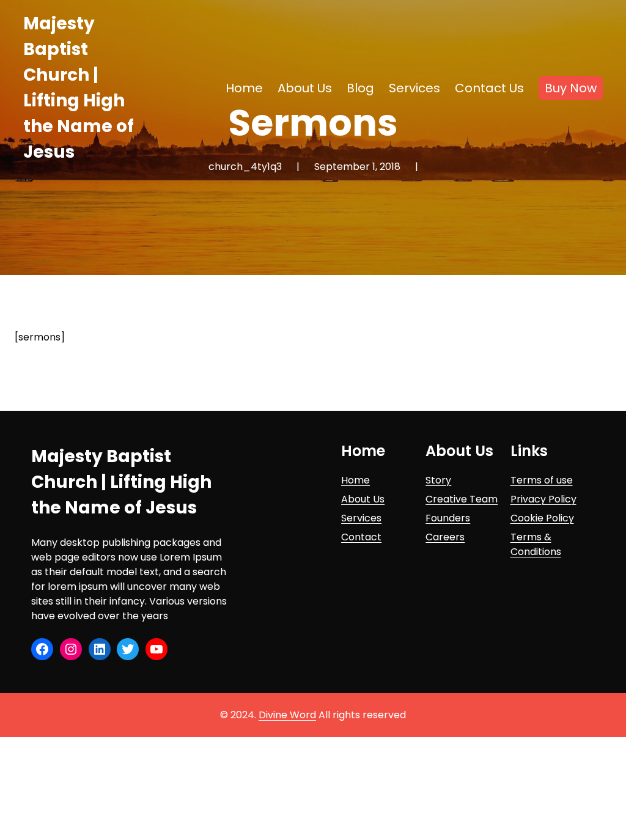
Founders (447, 518)
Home (355, 480)
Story (438, 480)
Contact (361, 537)
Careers (445, 537)
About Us (363, 499)
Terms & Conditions (535, 544)
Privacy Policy (543, 499)
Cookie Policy (542, 518)
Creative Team (461, 499)
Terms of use (541, 480)
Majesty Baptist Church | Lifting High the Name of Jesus (121, 482)
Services (361, 518)
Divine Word (287, 715)
